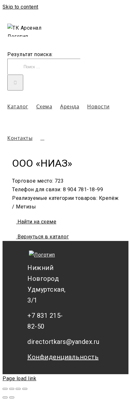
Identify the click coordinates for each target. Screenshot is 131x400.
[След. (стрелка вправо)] (11, 397)
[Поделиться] (11, 389)
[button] (42, 138)
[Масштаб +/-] (24, 389)
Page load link (19, 378)
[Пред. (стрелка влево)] (5, 397)
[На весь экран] (18, 389)
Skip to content (20, 7)
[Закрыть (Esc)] (5, 389)
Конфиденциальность (49, 357)
